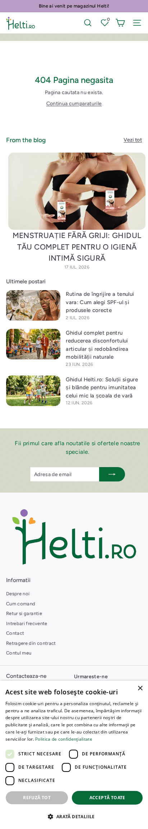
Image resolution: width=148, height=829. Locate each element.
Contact (15, 633)
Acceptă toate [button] (107, 798)
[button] (74, 816)
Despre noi (18, 593)
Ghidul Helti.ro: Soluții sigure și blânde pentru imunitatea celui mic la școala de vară (102, 387)
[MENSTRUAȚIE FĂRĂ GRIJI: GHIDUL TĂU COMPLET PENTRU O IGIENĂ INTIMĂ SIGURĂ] (76, 191)
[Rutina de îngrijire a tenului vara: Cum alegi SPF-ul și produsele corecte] (33, 305)
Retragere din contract (31, 643)
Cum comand (21, 603)
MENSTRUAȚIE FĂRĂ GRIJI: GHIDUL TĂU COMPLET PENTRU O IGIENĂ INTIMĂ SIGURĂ (77, 246)
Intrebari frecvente (26, 623)
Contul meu (19, 653)
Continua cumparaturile (74, 104)
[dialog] (74, 755)
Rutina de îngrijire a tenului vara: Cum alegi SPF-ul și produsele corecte (100, 302)
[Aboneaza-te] (112, 474)
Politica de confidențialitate (63, 739)
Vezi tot (133, 140)
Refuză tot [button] (37, 798)
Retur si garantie (24, 613)
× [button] (140, 688)
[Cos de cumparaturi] (120, 22)
